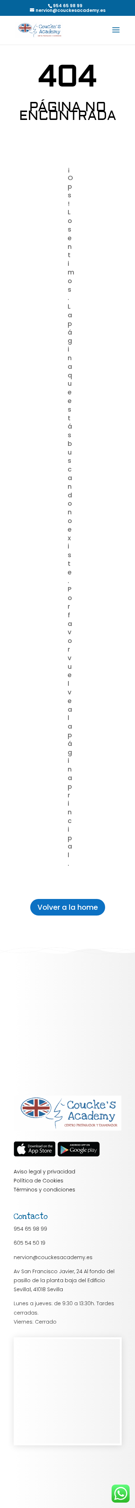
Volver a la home (67, 907)
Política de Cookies (38, 1180)
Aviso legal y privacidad (44, 1171)
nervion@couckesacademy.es (53, 1257)
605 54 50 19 (29, 1243)
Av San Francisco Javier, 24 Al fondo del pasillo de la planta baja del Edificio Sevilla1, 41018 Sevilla (64, 1280)
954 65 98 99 (30, 1228)
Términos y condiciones (44, 1189)
